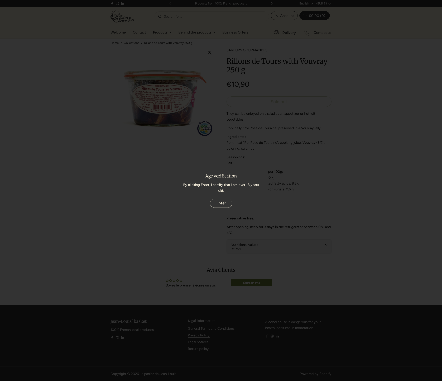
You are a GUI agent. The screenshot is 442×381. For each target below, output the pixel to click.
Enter (221, 203)
